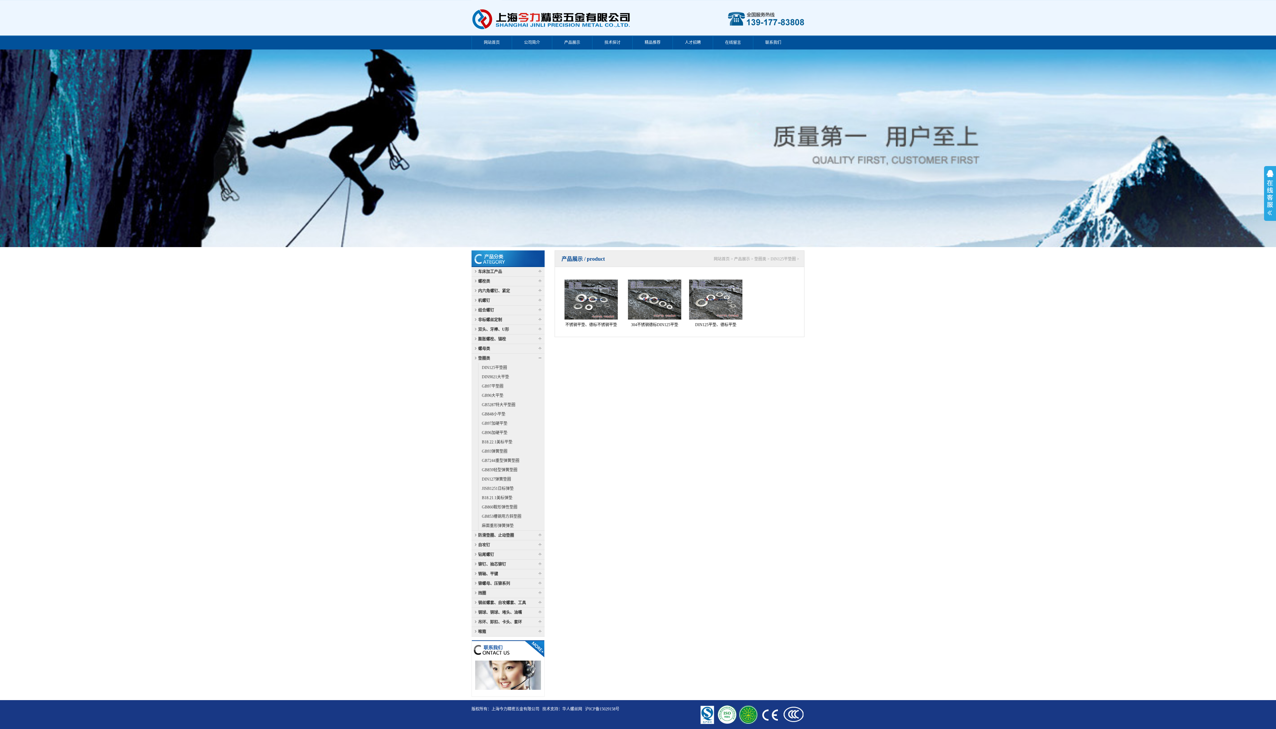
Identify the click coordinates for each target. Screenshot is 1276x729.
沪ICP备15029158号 (602, 709)
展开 (1270, 193)
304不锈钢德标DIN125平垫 (654, 324)
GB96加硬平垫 (494, 432)
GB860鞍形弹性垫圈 (499, 507)
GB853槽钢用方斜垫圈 (501, 516)
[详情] (508, 648)
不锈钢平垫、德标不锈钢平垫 (591, 324)
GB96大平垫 (492, 395)
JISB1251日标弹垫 (498, 488)
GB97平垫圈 (492, 386)
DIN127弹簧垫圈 (496, 479)
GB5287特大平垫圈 (498, 405)
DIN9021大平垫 (495, 377)
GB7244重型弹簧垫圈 (500, 460)
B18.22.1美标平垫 (497, 442)
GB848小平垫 (493, 414)
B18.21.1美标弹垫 (497, 498)
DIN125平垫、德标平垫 (715, 324)
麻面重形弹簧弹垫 (498, 525)
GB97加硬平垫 (494, 423)
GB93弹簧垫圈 (494, 451)
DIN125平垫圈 (494, 367)
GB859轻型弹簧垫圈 (499, 470)
